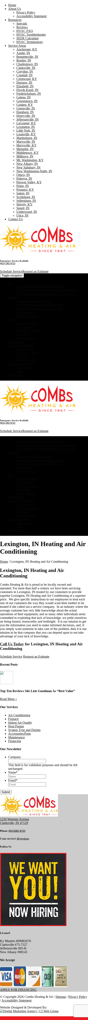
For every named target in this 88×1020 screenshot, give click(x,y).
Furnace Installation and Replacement (40, 305)
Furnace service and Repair (34, 301)
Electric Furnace (26, 316)
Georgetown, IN (27, 101)
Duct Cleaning (25, 338)
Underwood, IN (26, 211)
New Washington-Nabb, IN (34, 171)
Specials (21, 23)
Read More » (8, 699)
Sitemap (60, 996)
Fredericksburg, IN (28, 93)
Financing (14, 741)
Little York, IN (25, 130)
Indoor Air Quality (20, 722)
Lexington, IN (25, 127)
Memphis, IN (25, 149)
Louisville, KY (26, 134)
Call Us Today (12, 644)
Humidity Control (27, 330)
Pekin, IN (22, 186)
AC (10, 282)
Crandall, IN (24, 75)
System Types (25, 349)
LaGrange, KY (26, 123)
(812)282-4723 (17, 830)
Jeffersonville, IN (27, 119)
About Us (14, 8)
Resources (14, 20)
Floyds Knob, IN (27, 90)
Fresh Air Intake (26, 323)
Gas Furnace (24, 312)
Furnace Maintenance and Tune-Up (39, 308)
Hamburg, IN (25, 112)
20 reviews (23, 838)
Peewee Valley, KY (29, 182)
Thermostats (24, 367)
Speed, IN (22, 208)
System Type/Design (21, 345)
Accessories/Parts (19, 364)
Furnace (13, 297)
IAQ (11, 319)
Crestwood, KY (26, 79)
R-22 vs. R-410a (27, 353)
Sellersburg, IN (26, 200)
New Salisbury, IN (28, 167)
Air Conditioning (19, 715)
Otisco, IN (23, 175)
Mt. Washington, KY (30, 160)
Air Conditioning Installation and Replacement (46, 290)
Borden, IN (23, 60)
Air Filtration (24, 327)
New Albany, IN (27, 163)
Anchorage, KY (26, 49)
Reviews (22, 27)
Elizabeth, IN (25, 86)
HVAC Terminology (29, 42)
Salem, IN (22, 193)
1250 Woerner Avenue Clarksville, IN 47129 (14, 821)
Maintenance (16, 375)
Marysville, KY (26, 145)
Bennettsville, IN (27, 56)
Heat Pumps (16, 341)
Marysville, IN (25, 141)
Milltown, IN (24, 156)
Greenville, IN (25, 108)
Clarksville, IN (25, 68)
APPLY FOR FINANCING (18, 989)
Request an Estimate (35, 271)
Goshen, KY (24, 104)
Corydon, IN (24, 71)
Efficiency (23, 356)
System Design (26, 360)
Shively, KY (24, 204)
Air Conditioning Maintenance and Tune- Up (45, 294)
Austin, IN (23, 53)
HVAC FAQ (24, 31)
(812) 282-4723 (7, 263)
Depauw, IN (24, 82)
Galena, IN (23, 97)
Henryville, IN (25, 116)
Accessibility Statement (31, 16)
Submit (6, 792)
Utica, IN (22, 215)
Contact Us (15, 219)
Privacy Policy (25, 12)
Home (12, 5)
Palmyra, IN (24, 178)
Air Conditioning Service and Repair (40, 286)
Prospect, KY (25, 189)
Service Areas (17, 45)
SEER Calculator (27, 38)
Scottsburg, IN (25, 197)
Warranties (23, 378)
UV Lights (23, 334)
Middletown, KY (27, 152)
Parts (19, 371)
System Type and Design (24, 730)
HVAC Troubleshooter (31, 34)
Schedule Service (11, 271)
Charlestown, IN (27, 64)
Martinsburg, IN (26, 138)
